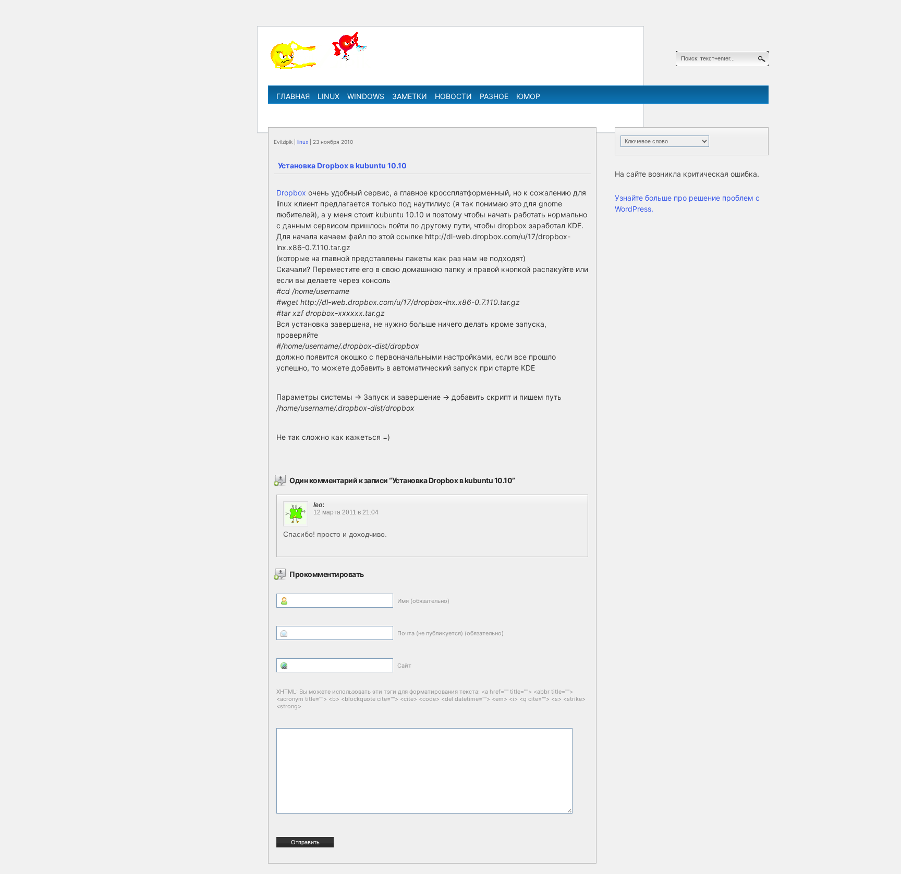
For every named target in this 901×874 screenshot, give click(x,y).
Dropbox (291, 192)
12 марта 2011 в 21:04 (346, 512)
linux (328, 96)
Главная (293, 96)
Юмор (528, 96)
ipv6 (496, 111)
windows (365, 96)
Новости (453, 96)
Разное (494, 96)
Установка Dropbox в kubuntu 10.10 (342, 165)
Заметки (409, 96)
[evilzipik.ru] (320, 67)
